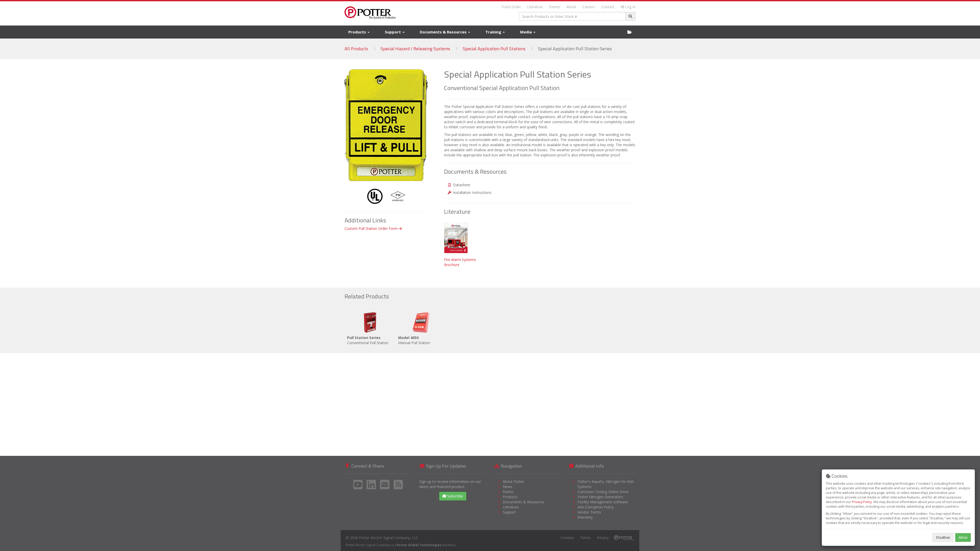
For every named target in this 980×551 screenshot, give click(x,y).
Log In (630, 6)
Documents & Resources (444, 31)
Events (554, 6)
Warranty (585, 517)
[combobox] (572, 16)
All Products (356, 48)
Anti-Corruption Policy (596, 507)
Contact (607, 6)
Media (526, 31)
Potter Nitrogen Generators (600, 496)
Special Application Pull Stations (494, 48)
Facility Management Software (603, 501)
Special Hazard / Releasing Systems (415, 48)
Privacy (603, 537)
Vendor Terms (589, 512)
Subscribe (454, 496)
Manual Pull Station (414, 340)
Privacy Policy (862, 502)
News (507, 486)
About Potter (513, 481)
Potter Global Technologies (419, 545)
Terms (585, 537)
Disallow (943, 537)
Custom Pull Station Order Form (372, 228)
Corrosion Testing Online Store (603, 491)
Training (493, 31)
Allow (963, 537)
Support (393, 31)
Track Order (511, 6)
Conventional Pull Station (367, 340)
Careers (588, 6)
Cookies (567, 537)
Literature (535, 6)
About (571, 6)
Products (357, 31)
